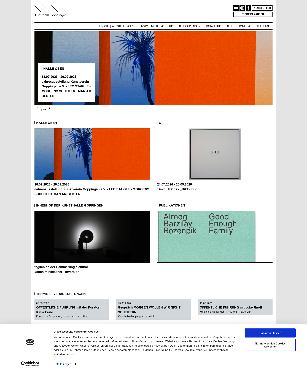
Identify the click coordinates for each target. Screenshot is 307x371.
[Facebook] (248, 8)
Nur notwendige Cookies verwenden (270, 345)
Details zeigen (62, 363)
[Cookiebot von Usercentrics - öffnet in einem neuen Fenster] (30, 364)
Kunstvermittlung (151, 26)
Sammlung (244, 26)
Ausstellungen (123, 26)
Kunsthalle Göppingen (184, 26)
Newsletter (262, 8)
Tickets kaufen (253, 14)
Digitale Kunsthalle (218, 26)
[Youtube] (236, 8)
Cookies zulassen (270, 333)
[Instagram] (242, 8)
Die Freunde (263, 26)
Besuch (103, 26)
